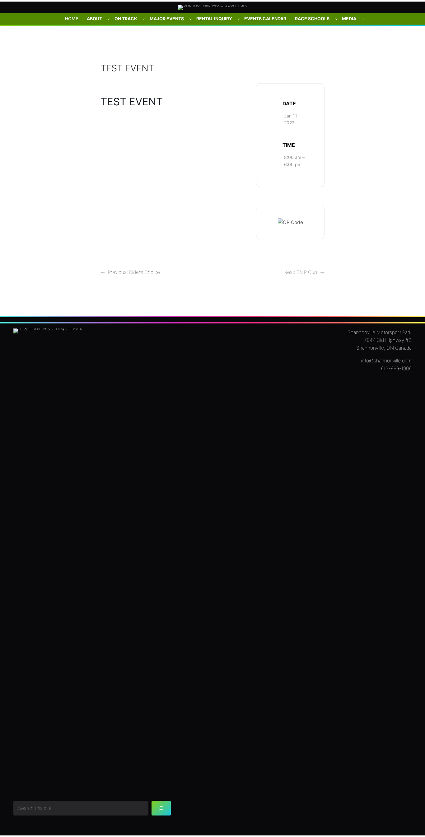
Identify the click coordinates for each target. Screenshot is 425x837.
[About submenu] (108, 18)
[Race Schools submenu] (336, 18)
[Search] (161, 808)
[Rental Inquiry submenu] (238, 18)
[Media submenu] (363, 18)
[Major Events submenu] (190, 18)
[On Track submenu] (143, 18)
